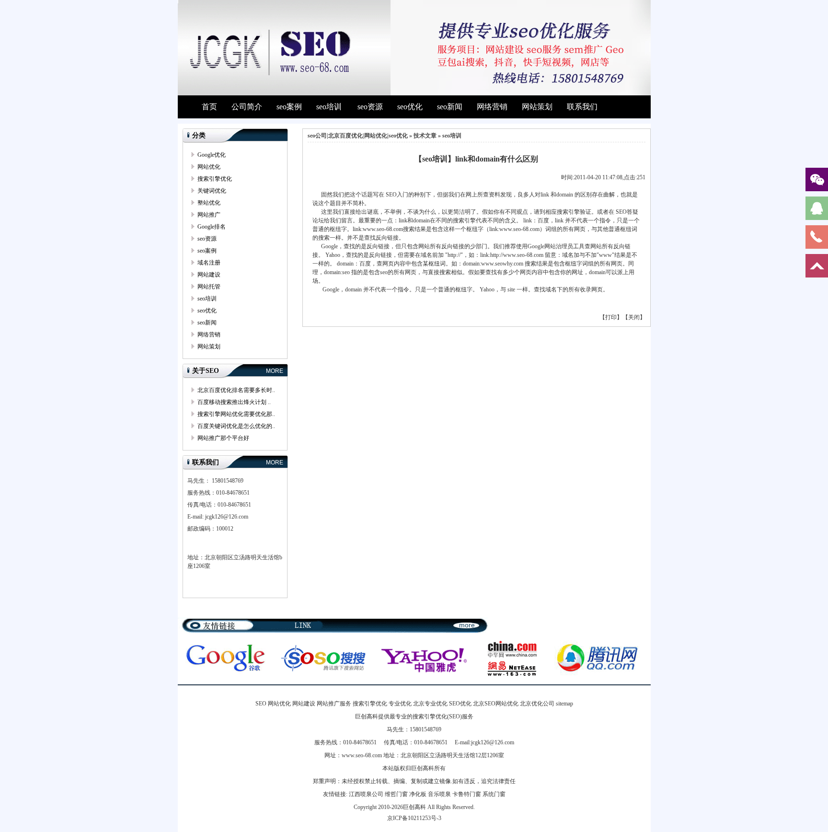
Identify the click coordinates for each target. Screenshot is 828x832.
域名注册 (208, 262)
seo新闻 (449, 107)
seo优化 (410, 107)
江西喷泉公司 (366, 794)
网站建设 (208, 274)
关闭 (634, 317)
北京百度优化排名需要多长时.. (236, 390)
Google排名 (211, 226)
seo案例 (289, 107)
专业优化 (400, 703)
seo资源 (370, 107)
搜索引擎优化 (214, 178)
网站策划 (537, 107)
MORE (274, 371)
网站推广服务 (334, 703)
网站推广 (208, 214)
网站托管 (208, 286)
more (467, 625)
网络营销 (492, 107)
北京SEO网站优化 (495, 703)
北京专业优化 (430, 703)
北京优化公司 (537, 703)
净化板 (417, 794)
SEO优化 (460, 703)
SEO (260, 703)
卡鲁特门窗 (466, 794)
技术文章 (425, 135)
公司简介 (246, 107)
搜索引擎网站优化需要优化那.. (236, 414)
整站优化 (208, 202)
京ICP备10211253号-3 (414, 818)
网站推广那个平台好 (223, 438)
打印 (611, 317)
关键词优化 (211, 190)
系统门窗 (494, 794)
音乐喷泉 (439, 794)
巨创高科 (414, 807)
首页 (209, 107)
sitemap (564, 703)
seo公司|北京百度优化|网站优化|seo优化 (358, 135)
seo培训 (329, 107)
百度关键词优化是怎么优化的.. (236, 426)
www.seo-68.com (362, 755)
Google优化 (211, 154)
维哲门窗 (396, 794)
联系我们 (582, 107)
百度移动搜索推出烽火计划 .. (234, 402)
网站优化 (208, 166)
